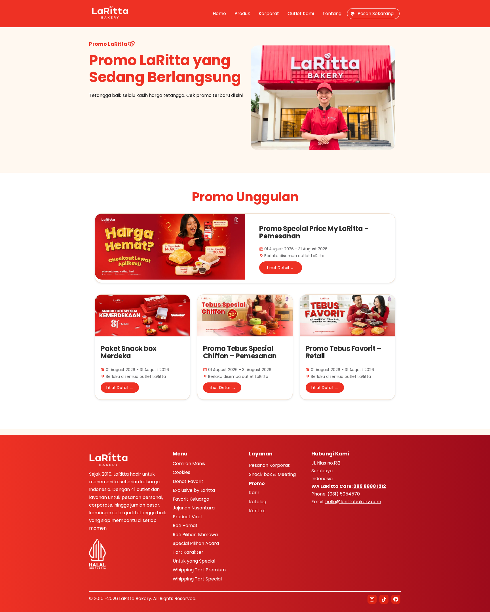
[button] (372, 599)
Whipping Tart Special (197, 579)
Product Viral (187, 516)
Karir (254, 493)
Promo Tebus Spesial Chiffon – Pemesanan (240, 352)
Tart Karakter (188, 552)
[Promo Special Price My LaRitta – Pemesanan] (170, 217)
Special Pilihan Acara (196, 543)
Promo (257, 484)
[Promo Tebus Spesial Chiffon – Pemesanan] (244, 298)
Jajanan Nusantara (194, 508)
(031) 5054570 (344, 494)
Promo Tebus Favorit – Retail (343, 352)
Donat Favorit (188, 481)
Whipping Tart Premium (199, 570)
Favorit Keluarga (191, 499)
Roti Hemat (185, 525)
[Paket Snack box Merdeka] (142, 298)
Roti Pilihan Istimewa (195, 534)
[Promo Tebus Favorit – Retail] (347, 298)
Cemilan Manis (189, 463)
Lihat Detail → (280, 267)
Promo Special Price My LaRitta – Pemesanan (314, 232)
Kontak (257, 511)
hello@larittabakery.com (353, 501)
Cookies (181, 472)
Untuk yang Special (194, 561)
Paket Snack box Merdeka (129, 352)
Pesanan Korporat (269, 466)
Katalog (257, 502)
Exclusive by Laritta (194, 490)
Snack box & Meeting (272, 475)
